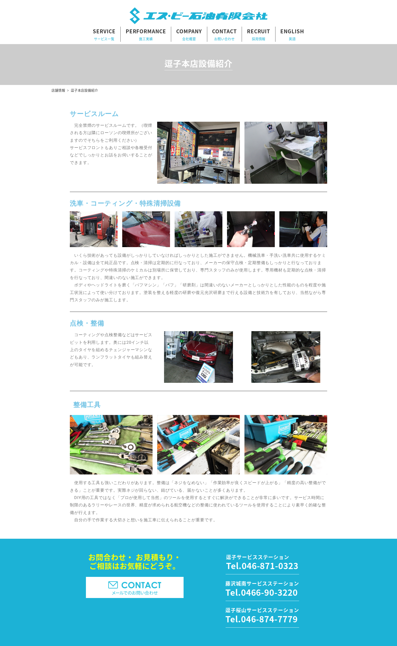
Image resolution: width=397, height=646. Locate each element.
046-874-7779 (269, 619)
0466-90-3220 (269, 592)
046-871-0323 (270, 565)
